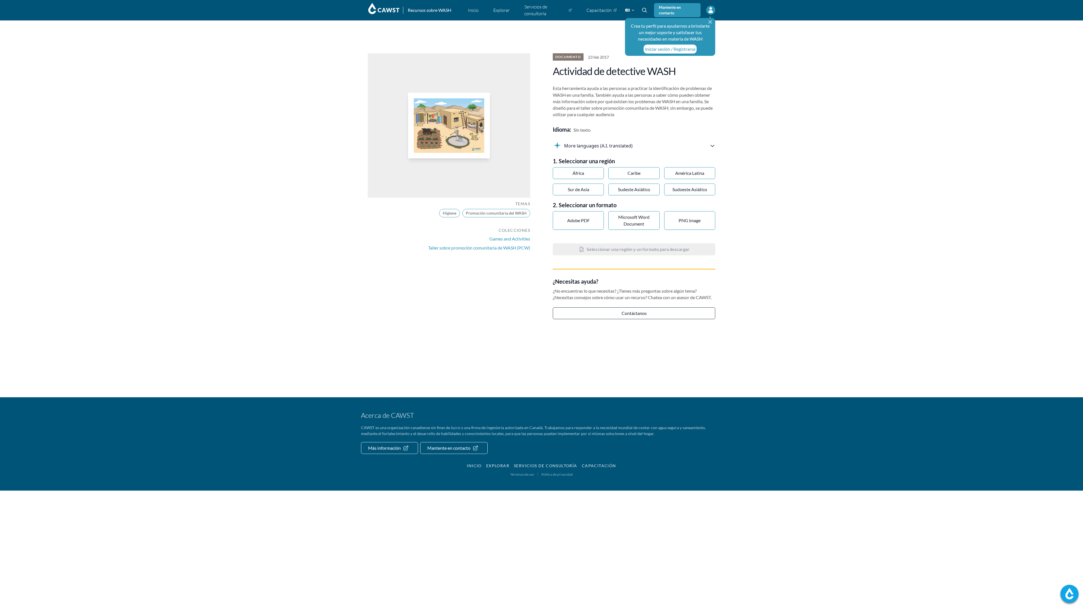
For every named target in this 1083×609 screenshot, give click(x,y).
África (578, 173)
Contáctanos (634, 313)
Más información (384, 448)
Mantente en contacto (670, 10)
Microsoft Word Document (634, 220)
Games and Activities (509, 238)
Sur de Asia (578, 189)
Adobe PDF (578, 220)
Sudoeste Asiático (689, 189)
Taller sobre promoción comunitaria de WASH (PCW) (479, 247)
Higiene (449, 213)
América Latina (689, 173)
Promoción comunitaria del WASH (496, 213)
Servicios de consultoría (545, 465)
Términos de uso (522, 474)
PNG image (690, 220)
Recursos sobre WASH (429, 10)
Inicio (474, 465)
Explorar (497, 465)
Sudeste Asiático (634, 189)
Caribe (634, 173)
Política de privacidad (557, 474)
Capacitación (599, 465)
